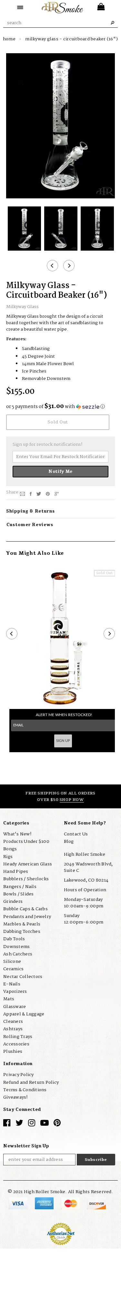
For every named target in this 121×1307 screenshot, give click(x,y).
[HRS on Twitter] (19, 1124)
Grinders (13, 901)
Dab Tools (14, 939)
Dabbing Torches (21, 931)
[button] (60, 407)
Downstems (16, 946)
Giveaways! (15, 1097)
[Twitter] (38, 493)
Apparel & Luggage (23, 1014)
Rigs (8, 856)
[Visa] (18, 1203)
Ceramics (13, 969)
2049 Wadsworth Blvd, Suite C (88, 867)
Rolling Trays (17, 1036)
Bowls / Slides (18, 894)
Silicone (12, 961)
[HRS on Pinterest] (57, 1124)
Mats (8, 999)
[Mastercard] (71, 1203)
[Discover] (96, 1203)
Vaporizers (15, 991)
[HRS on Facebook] (6, 1124)
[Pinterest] (48, 493)
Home (9, 39)
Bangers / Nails (19, 886)
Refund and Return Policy (31, 1082)
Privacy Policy (18, 1074)
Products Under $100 (26, 841)
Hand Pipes (15, 871)
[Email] (22, 493)
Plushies (12, 1051)
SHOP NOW (72, 799)
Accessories (16, 1044)
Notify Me (60, 471)
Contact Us (76, 834)
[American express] (45, 1203)
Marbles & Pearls (21, 924)
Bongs (10, 849)
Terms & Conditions (25, 1089)
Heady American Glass (27, 864)
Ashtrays (13, 1029)
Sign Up (63, 741)
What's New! (17, 834)
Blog (69, 841)
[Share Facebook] (31, 493)
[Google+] (57, 493)
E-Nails (11, 984)
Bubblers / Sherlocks (26, 879)
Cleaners (13, 1021)
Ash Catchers (17, 954)
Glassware (14, 1006)
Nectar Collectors (22, 976)
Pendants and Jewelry (27, 916)
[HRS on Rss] (44, 1124)
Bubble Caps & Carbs (25, 909)
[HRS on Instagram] (31, 1124)
